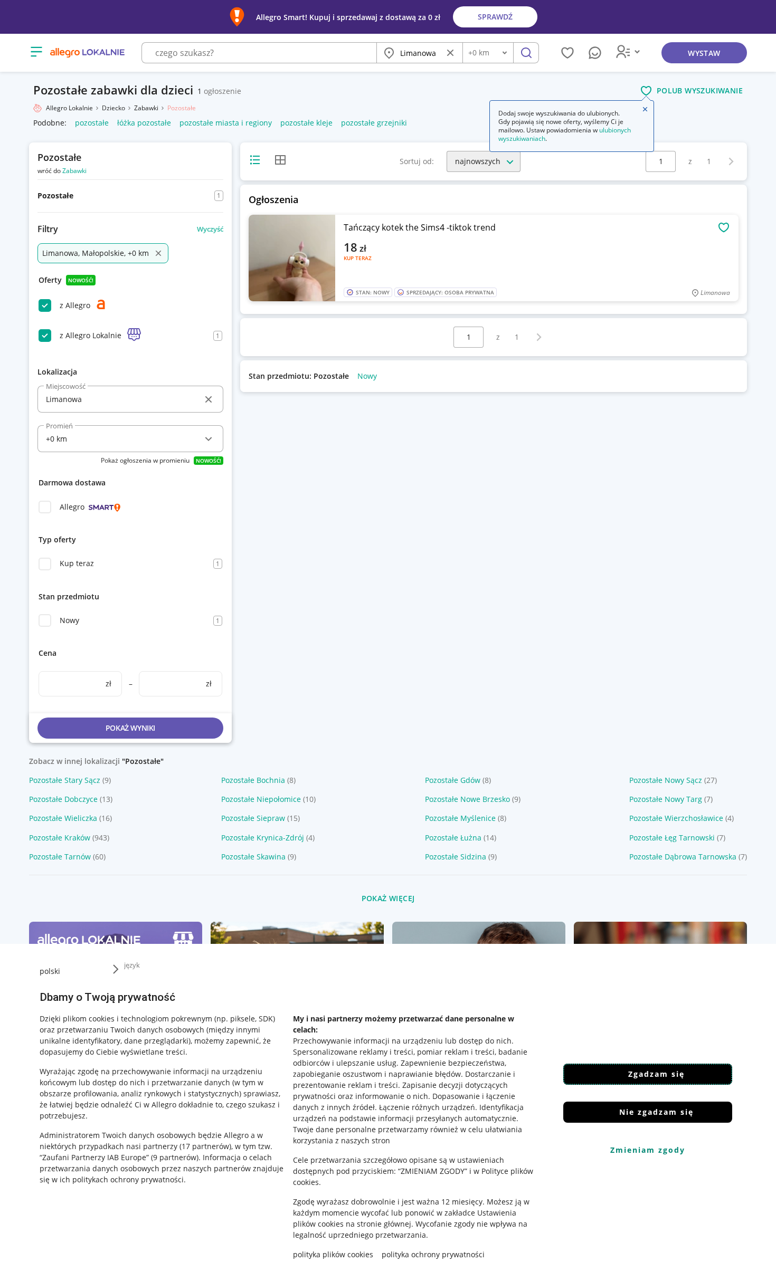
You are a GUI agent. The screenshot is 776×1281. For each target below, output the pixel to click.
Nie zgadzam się (656, 1112)
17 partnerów (205, 1146)
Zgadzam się (656, 1074)
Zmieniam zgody (647, 1150)
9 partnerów (174, 1157)
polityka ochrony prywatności (433, 1254)
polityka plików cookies (333, 1254)
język (132, 965)
